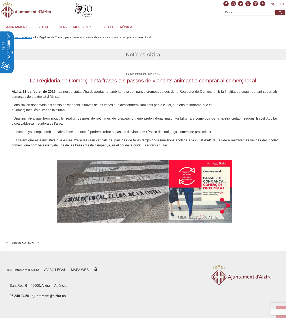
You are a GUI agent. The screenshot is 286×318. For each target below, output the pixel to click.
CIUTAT (42, 27)
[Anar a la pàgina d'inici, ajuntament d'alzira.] (47, 10)
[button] (280, 12)
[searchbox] (254, 12)
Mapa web (80, 270)
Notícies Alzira (23, 37)
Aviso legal (55, 270)
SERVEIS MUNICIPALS (75, 27)
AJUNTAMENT (16, 27)
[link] (273, 4)
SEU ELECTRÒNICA (117, 27)
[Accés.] (96, 270)
